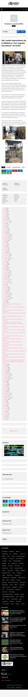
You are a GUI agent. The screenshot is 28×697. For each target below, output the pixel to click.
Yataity (22, 603)
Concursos (11, 558)
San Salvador (14, 599)
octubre (6, 237)
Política (22, 594)
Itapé (3, 580)
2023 (5, 232)
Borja (8, 556)
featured (23, 570)
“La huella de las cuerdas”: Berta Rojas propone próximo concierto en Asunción (17, 612)
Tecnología (18, 601)
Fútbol (3, 575)
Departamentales (16, 167)
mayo (5, 214)
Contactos (18, 687)
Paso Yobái (4, 592)
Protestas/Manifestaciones (8, 596)
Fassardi (17, 570)
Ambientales (5, 553)
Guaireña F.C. (18, 575)
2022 (5, 252)
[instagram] (24, 9)
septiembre (7, 239)
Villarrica (17, 603)
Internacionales (21, 577)
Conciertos (4, 558)
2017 (5, 392)
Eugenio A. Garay (18, 568)
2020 (5, 278)
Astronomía (22, 553)
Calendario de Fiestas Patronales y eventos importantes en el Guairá (15, 641)
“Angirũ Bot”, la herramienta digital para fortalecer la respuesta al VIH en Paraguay (17, 634)
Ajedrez (17, 551)
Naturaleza (5, 201)
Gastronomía (10, 575)
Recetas (22, 596)
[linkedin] (17, 501)
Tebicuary (11, 601)
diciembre (7, 220)
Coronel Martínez (19, 558)
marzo (6, 217)
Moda (11, 584)
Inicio (2, 36)
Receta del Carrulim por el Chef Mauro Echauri (17, 626)
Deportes (16, 195)
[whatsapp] (5, 505)
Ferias (13, 572)
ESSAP (11, 568)
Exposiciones (10, 570)
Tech (4, 203)
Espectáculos (5, 568)
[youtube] (26, 9)
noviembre (7, 222)
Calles (12, 556)
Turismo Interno (5, 603)
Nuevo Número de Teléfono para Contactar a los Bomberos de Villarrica (17, 656)
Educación (16, 197)
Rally (17, 596)
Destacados (14, 563)
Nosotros (13, 687)
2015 (5, 416)
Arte (10, 553)
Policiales (17, 594)
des (9, 563)
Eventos (4, 199)
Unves (12, 603)
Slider (20, 599)
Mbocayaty (22, 582)
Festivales (19, 572)
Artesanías (15, 553)
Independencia (5, 577)
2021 (5, 269)
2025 (5, 211)
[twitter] (11, 501)
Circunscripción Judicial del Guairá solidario (13, 360)
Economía (5, 197)
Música (16, 199)
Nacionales (22, 584)
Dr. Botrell (21, 563)
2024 (5, 219)
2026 (5, 208)
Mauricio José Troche (13, 582)
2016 (5, 411)
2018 (5, 372)
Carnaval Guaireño (20, 556)
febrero (6, 229)
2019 (5, 292)
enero (5, 231)
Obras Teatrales (10, 589)
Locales (18, 580)
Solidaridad (5, 601)
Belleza (3, 556)
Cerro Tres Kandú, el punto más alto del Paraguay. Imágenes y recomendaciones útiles (17, 619)
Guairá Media (18, 685)
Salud (15, 201)
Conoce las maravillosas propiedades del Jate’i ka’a (16, 648)
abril (5, 210)
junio (5, 213)
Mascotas (4, 582)
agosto (6, 240)
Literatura (13, 580)
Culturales (8, 167)
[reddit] (22, 501)
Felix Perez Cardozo (6, 572)
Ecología (4, 565)
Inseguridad (13, 577)
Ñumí (3, 589)
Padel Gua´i (18, 589)
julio (5, 223)
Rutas (3, 599)
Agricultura (11, 551)
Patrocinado (12, 592)
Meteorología (5, 584)
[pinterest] (11, 505)
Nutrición (21, 587)
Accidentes (4, 551)
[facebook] (21, 9)
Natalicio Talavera (6, 587)
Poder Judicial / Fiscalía (7, 594)
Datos (10, 561)
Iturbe (6, 36)
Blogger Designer (11, 685)
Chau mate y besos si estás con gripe (12, 322)
